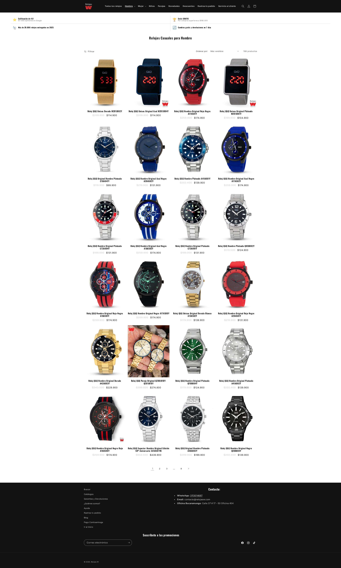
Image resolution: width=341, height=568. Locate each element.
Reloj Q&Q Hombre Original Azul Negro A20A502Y (149, 179)
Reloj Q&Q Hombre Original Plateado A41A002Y (236, 382)
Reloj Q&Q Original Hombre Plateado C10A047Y (105, 179)
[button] (129, 6)
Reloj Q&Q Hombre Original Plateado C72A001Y (192, 247)
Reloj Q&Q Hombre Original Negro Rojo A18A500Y (105, 449)
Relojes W (95, 562)
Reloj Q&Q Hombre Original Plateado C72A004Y (105, 247)
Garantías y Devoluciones (96, 499)
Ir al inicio (88, 527)
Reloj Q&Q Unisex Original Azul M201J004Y (149, 111)
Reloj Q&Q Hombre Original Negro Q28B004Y (236, 449)
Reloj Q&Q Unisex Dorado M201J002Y (105, 111)
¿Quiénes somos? (92, 503)
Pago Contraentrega (93, 522)
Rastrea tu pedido (92, 513)
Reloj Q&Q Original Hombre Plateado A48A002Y (192, 449)
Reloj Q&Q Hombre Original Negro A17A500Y (148, 313)
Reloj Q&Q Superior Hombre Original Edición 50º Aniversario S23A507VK (148, 449)
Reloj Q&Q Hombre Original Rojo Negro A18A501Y (105, 314)
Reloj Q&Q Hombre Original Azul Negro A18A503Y (149, 247)
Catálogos (88, 494)
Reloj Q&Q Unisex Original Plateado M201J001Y (236, 112)
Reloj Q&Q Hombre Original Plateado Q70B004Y (192, 382)
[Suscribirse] (129, 543)
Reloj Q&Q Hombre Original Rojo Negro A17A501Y (192, 112)
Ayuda (87, 508)
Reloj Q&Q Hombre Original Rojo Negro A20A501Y (236, 314)
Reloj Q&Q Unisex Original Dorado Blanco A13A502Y (192, 314)
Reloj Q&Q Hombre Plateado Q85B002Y (236, 246)
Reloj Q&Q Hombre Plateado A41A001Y (192, 178)
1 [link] (152, 468)
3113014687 (196, 495)
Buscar (87, 489)
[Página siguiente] (188, 468)
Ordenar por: (202, 51)
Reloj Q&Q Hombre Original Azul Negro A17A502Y (236, 179)
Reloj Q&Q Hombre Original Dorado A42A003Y (104, 382)
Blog (86, 517)
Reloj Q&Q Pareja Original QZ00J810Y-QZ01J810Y (148, 382)
